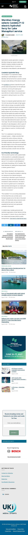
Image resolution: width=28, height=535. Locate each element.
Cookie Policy (8, 531)
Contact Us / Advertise (7, 473)
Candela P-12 (7, 84)
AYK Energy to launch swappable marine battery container (18, 370)
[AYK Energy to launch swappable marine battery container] (6, 370)
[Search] (25, 6)
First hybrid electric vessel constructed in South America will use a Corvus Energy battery (20, 237)
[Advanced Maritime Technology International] (14, 6)
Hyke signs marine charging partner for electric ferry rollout (13, 269)
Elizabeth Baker (10, 35)
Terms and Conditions (11, 529)
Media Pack (4, 479)
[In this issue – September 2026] (6, 389)
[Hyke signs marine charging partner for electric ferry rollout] (14, 257)
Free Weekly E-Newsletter (8, 482)
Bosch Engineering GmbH (14, 457)
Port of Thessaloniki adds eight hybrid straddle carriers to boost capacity (13, 294)
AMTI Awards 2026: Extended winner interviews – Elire (19, 379)
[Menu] (3, 6)
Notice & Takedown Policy (19, 531)
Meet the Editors (6, 476)
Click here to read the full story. (18, 218)
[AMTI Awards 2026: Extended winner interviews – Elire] (6, 380)
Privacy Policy (21, 529)
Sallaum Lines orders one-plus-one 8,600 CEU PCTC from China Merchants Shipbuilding (14, 320)
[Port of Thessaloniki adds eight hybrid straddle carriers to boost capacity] (14, 282)
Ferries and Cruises (7, 16)
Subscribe (22, 1)
